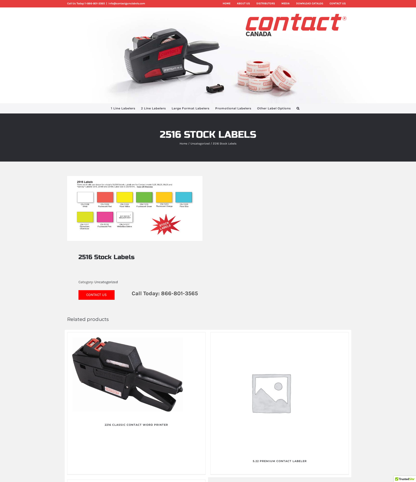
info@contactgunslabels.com (126, 3)
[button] (298, 108)
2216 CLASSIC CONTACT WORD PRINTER (136, 424)
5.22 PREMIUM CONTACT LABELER (280, 461)
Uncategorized (106, 282)
